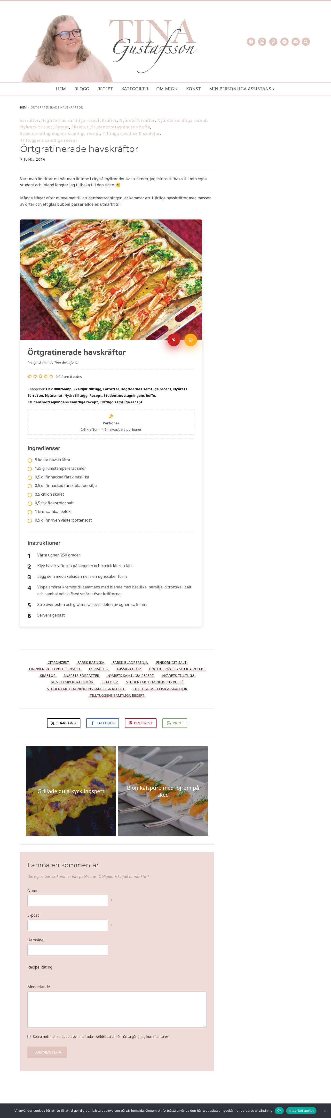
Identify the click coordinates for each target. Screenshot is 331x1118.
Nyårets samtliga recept (182, 120)
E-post (33, 915)
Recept (105, 89)
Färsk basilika (90, 662)
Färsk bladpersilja (130, 662)
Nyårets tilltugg (36, 127)
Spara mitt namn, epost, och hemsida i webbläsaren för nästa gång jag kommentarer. (100, 1036)
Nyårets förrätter (137, 120)
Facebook (106, 723)
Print (178, 723)
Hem (61, 89)
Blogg (81, 89)
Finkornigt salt (171, 662)
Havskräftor (129, 669)
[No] (325, 1110)
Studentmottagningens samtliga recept (60, 133)
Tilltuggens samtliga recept (48, 140)
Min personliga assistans (240, 89)
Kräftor (109, 120)
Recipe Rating (39, 967)
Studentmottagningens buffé (120, 127)
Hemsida (35, 940)
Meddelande (38, 986)
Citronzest (58, 662)
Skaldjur (80, 127)
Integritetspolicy (301, 1110)
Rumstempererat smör (72, 682)
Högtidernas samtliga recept (70, 120)
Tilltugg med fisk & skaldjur (131, 133)
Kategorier (134, 89)
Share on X (65, 723)
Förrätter (29, 120)
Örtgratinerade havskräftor (79, 148)
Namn (33, 890)
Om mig (165, 89)
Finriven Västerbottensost (55, 669)
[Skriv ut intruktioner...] (190, 340)
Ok (279, 1110)
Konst (193, 89)
